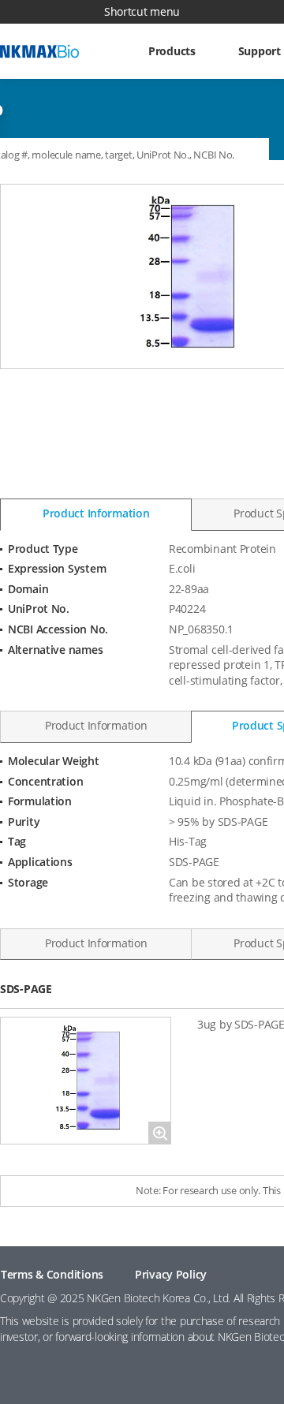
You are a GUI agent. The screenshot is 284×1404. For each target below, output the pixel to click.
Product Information (96, 513)
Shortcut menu (142, 11)
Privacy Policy (171, 1274)
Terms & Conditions (52, 1274)
